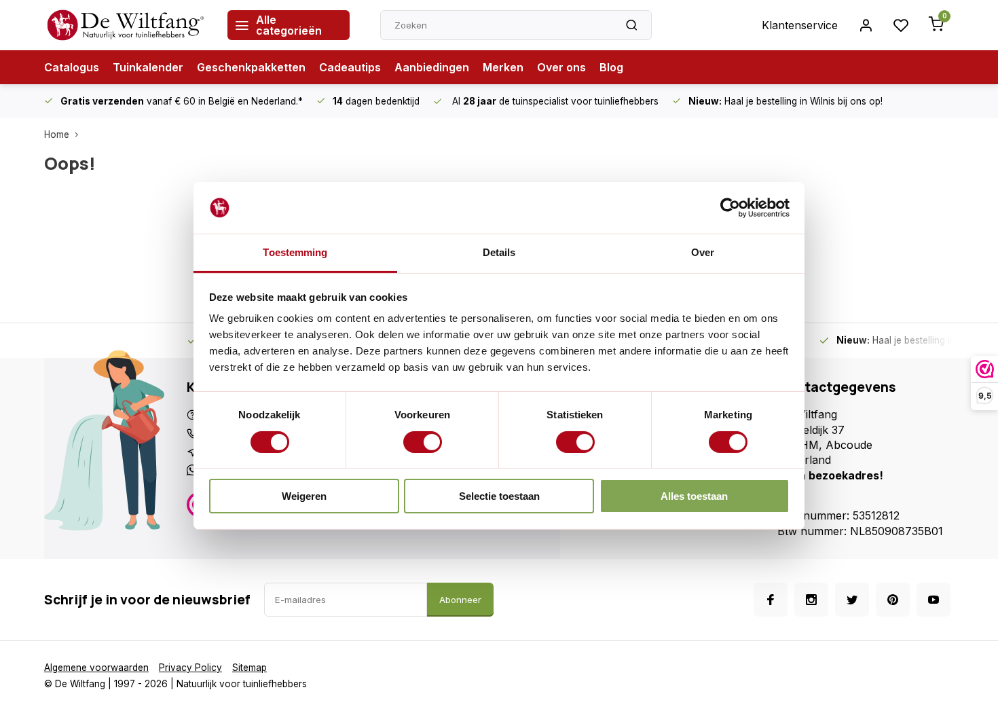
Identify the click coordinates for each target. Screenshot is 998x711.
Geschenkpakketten (251, 67)
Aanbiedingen (431, 67)
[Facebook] (771, 600)
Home (56, 134)
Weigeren (304, 496)
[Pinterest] (893, 600)
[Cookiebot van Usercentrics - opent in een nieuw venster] (730, 208)
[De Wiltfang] (125, 25)
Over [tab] (702, 252)
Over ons (561, 67)
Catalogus (71, 67)
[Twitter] (852, 600)
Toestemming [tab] (295, 252)
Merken (503, 67)
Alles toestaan (694, 496)
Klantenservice (800, 25)
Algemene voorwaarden (96, 667)
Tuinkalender (148, 67)
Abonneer (460, 599)
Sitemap (249, 667)
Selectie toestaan (499, 496)
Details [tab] (499, 252)
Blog (611, 67)
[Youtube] (933, 600)
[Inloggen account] (865, 25)
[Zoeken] (631, 25)
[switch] (422, 442)
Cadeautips (350, 67)
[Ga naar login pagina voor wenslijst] (901, 25)
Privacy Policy (190, 667)
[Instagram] (811, 600)
